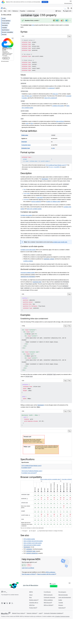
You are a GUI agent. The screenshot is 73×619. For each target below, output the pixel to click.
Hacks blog (60, 618)
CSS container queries (29, 549)
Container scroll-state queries (32, 252)
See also (4, 34)
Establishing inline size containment (34, 327)
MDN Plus (31, 615)
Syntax (4, 18)
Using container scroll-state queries (32, 553)
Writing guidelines (47, 610)
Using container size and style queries (33, 551)
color (52, 148)
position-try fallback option (53, 207)
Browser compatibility (7, 32)
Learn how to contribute (28, 578)
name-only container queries (37, 215)
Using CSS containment (56, 98)
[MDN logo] (4, 602)
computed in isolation (27, 98)
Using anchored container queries (32, 555)
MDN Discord (46, 612)
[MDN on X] (7, 613)
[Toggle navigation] (71, 8)
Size (24, 191)
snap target (45, 201)
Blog (30, 607)
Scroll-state (26, 197)
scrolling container (28, 267)
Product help (32, 618)
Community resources (48, 607)
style (23, 96)
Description (5, 25)
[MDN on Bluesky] (4, 613)
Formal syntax (5, 23)
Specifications (5, 30)
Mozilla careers (33, 610)
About (30, 605)
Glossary (60, 615)
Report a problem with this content (46, 584)
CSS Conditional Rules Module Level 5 (55, 165)
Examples (4, 27)
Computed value (26, 145)
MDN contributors (50, 582)
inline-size (29, 96)
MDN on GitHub (47, 615)
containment (51, 88)
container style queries (58, 105)
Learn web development (64, 607)
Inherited (24, 141)
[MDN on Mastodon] (10, 613)
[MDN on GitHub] (2, 613)
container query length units (60, 248)
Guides (59, 610)
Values (23, 75)
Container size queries (29, 218)
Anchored (26, 205)
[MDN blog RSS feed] (12, 613)
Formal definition (6, 20)
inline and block (60, 121)
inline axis (55, 94)
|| (39, 161)
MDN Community (47, 605)
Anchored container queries (31, 277)
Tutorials (60, 612)
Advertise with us (33, 612)
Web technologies (62, 605)
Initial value (24, 135)
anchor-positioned (36, 207)
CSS (33, 25)
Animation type (25, 148)
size (32, 123)
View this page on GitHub (28, 584)
